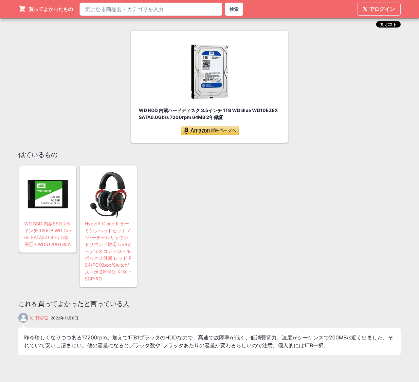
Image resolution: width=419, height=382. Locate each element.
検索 (234, 9)
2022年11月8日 (64, 317)
